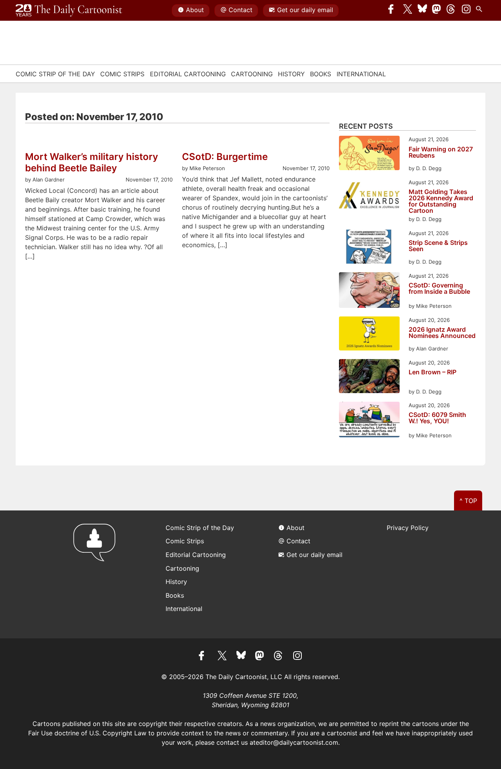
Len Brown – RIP (432, 372)
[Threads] (451, 10)
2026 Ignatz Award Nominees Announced (442, 333)
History (291, 74)
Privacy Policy (408, 528)
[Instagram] (466, 10)
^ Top (468, 501)
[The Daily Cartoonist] (69, 10)
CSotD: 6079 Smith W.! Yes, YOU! (437, 418)
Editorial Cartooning (188, 74)
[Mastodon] (437, 10)
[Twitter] (408, 10)
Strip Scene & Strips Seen (438, 246)
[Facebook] (393, 10)
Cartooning (252, 74)
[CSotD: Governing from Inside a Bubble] (369, 291)
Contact (240, 10)
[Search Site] (480, 10)
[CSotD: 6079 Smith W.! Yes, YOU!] (369, 421)
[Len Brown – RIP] (369, 377)
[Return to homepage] (96, 574)
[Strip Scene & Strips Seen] (369, 248)
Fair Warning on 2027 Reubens (441, 152)
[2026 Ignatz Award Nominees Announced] (369, 334)
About (195, 10)
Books (320, 74)
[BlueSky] (422, 10)
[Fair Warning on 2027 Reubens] (369, 154)
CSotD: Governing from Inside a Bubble (439, 288)
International (361, 74)
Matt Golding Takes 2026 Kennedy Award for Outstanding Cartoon (441, 201)
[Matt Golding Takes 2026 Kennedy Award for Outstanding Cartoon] (369, 197)
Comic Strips (122, 74)
